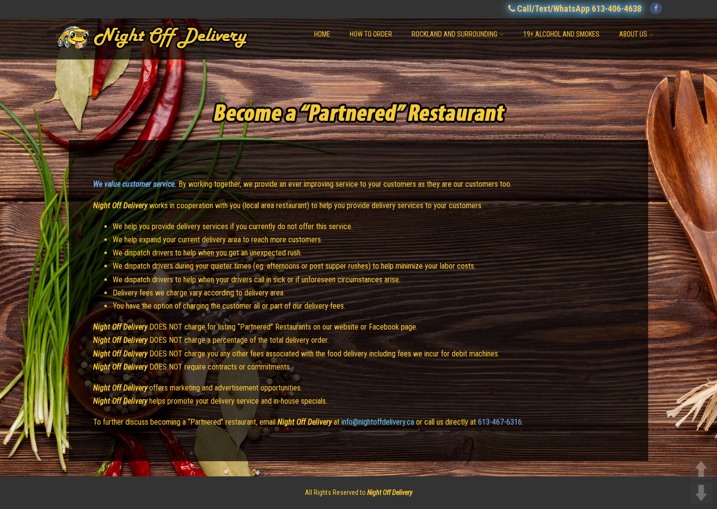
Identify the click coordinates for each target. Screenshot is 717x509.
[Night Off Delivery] (163, 54)
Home (322, 34)
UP (701, 469)
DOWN (701, 493)
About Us (633, 34)
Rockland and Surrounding (455, 34)
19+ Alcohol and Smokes (561, 34)
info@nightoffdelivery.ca (377, 422)
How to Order (371, 34)
